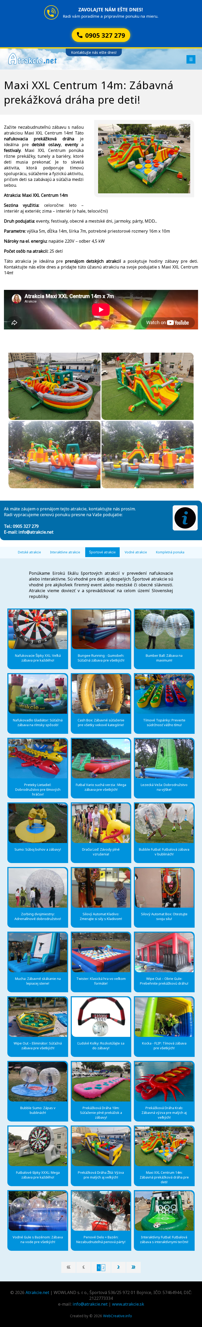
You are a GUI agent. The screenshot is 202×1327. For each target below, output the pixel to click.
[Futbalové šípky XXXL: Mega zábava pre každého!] (37, 1146)
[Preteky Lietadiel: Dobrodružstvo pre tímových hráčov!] (37, 758)
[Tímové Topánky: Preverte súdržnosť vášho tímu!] (164, 694)
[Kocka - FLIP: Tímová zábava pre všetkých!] (164, 1017)
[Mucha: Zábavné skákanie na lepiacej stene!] (37, 952)
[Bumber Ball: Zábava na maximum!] (164, 629)
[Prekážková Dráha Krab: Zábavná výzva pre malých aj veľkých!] (164, 1081)
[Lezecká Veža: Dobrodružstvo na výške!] (164, 758)
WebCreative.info (117, 1315)
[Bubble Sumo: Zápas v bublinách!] (37, 1081)
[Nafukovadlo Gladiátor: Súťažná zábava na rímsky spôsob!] (37, 694)
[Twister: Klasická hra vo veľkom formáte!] (101, 952)
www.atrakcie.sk (128, 1304)
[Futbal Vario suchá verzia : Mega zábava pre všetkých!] (101, 758)
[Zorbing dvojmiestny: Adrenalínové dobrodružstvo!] (37, 888)
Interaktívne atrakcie (65, 552)
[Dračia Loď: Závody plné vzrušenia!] (101, 823)
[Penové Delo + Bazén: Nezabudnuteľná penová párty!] (101, 1211)
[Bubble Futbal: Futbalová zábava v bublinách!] (164, 823)
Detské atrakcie (29, 552)
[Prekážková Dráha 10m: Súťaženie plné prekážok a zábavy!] (101, 1081)
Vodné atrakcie (136, 552)
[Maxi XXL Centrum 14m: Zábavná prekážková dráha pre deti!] (164, 1146)
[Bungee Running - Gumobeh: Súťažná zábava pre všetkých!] (101, 629)
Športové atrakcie (102, 552)
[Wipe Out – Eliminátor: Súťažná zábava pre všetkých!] (37, 1017)
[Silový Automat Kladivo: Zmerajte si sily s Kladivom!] (101, 888)
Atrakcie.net (37, 1292)
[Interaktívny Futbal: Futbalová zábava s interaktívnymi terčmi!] (164, 1211)
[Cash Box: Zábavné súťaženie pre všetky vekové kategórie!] (101, 694)
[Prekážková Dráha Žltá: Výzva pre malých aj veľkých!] (101, 1146)
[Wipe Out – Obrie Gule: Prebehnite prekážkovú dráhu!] (164, 952)
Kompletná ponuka (170, 552)
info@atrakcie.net (35, 532)
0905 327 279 (26, 526)
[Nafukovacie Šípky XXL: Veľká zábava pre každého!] (37, 629)
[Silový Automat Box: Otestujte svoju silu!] (164, 888)
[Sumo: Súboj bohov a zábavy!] (37, 823)
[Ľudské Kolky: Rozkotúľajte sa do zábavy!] (101, 1017)
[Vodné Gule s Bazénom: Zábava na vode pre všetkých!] (37, 1211)
